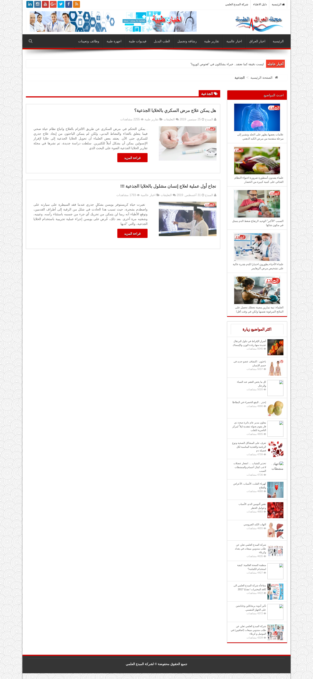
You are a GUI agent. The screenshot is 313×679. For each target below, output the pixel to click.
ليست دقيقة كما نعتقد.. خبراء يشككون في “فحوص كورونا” (227, 64)
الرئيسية (277, 4)
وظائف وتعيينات (88, 41)
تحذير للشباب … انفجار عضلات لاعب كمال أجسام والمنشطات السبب (249, 469)
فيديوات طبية (137, 41)
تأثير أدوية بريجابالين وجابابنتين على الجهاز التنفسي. (251, 609)
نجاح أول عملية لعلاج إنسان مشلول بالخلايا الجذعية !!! (168, 186)
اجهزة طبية (114, 41)
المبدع (208, 119)
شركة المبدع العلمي (236, 4)
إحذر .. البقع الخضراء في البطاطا (249, 404)
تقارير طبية (211, 41)
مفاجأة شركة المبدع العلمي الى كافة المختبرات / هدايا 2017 (249, 589)
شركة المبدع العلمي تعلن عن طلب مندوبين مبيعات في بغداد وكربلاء (250, 550)
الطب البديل (162, 41)
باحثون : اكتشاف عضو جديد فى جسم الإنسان (249, 365)
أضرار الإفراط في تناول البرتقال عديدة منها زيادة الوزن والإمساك (249, 345)
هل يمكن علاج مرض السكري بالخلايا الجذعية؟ (175, 110)
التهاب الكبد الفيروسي (255, 526)
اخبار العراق (257, 41)
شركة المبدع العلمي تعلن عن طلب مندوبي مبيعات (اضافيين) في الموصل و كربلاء (248, 632)
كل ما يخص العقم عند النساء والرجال (251, 385)
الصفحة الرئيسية (261, 77)
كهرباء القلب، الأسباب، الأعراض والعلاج (249, 487)
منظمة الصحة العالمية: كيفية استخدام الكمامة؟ (251, 569)
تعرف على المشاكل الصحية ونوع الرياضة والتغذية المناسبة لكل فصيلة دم (249, 449)
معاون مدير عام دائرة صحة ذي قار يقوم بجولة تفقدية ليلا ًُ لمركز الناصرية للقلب (249, 428)
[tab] (257, 329)
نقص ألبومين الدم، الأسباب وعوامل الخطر (252, 508)
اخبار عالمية (234, 41)
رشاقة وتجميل (187, 41)
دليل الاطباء (260, 4)
